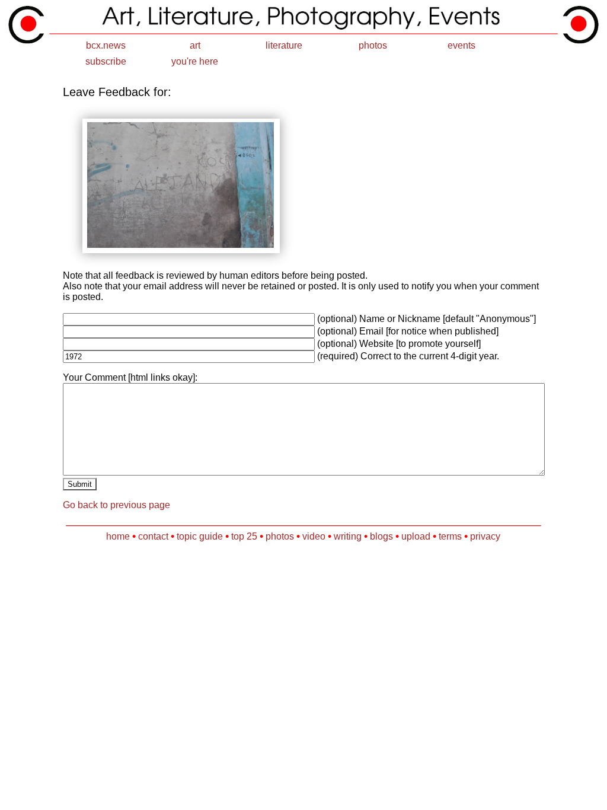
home (118, 536)
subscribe (105, 61)
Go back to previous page (116, 505)
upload (415, 536)
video (313, 536)
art (195, 45)
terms (450, 536)
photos (373, 45)
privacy (485, 536)
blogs (381, 536)
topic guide (200, 536)
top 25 (244, 536)
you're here (194, 61)
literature (284, 45)
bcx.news (106, 45)
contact (153, 536)
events (461, 45)
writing (348, 536)
